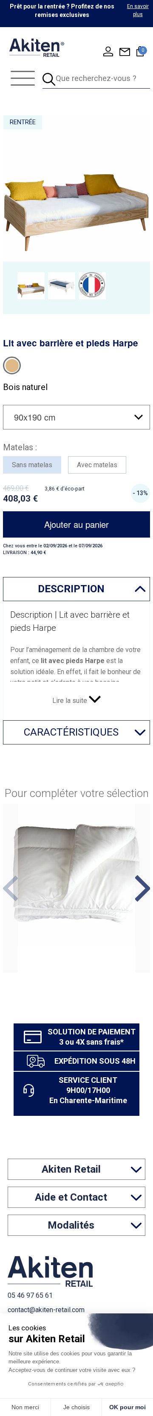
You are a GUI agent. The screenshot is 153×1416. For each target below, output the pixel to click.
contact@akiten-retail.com (46, 1310)
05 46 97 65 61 (30, 1295)
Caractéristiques (71, 732)
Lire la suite (70, 701)
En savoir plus (138, 10)
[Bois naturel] (12, 365)
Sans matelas (32, 465)
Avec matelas (97, 465)
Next (142, 888)
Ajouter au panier (76, 524)
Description (71, 589)
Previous (10, 888)
